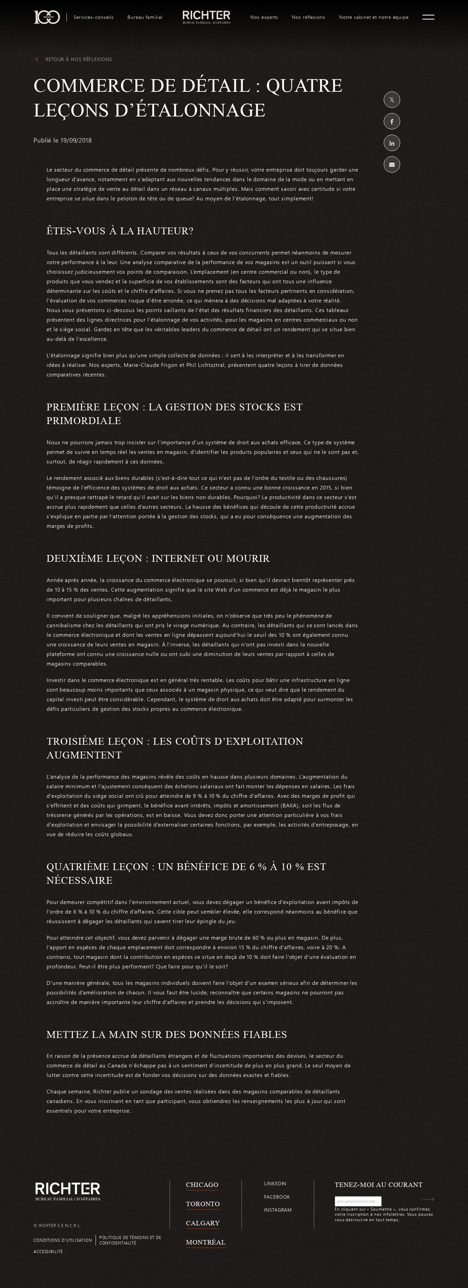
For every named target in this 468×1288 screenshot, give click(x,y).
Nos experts (264, 17)
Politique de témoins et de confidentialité (130, 1240)
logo (206, 13)
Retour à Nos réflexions (79, 59)
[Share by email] (392, 164)
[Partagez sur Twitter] (392, 99)
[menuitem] (94, 17)
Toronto (203, 1204)
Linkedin (275, 1183)
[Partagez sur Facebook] (392, 121)
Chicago (202, 1184)
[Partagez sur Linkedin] (392, 143)
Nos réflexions (308, 17)
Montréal (206, 1242)
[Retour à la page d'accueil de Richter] (68, 1191)
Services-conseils (94, 17)
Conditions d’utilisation (63, 1240)
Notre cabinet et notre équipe (374, 17)
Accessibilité (48, 1251)
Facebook (277, 1196)
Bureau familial (145, 17)
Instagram (278, 1209)
